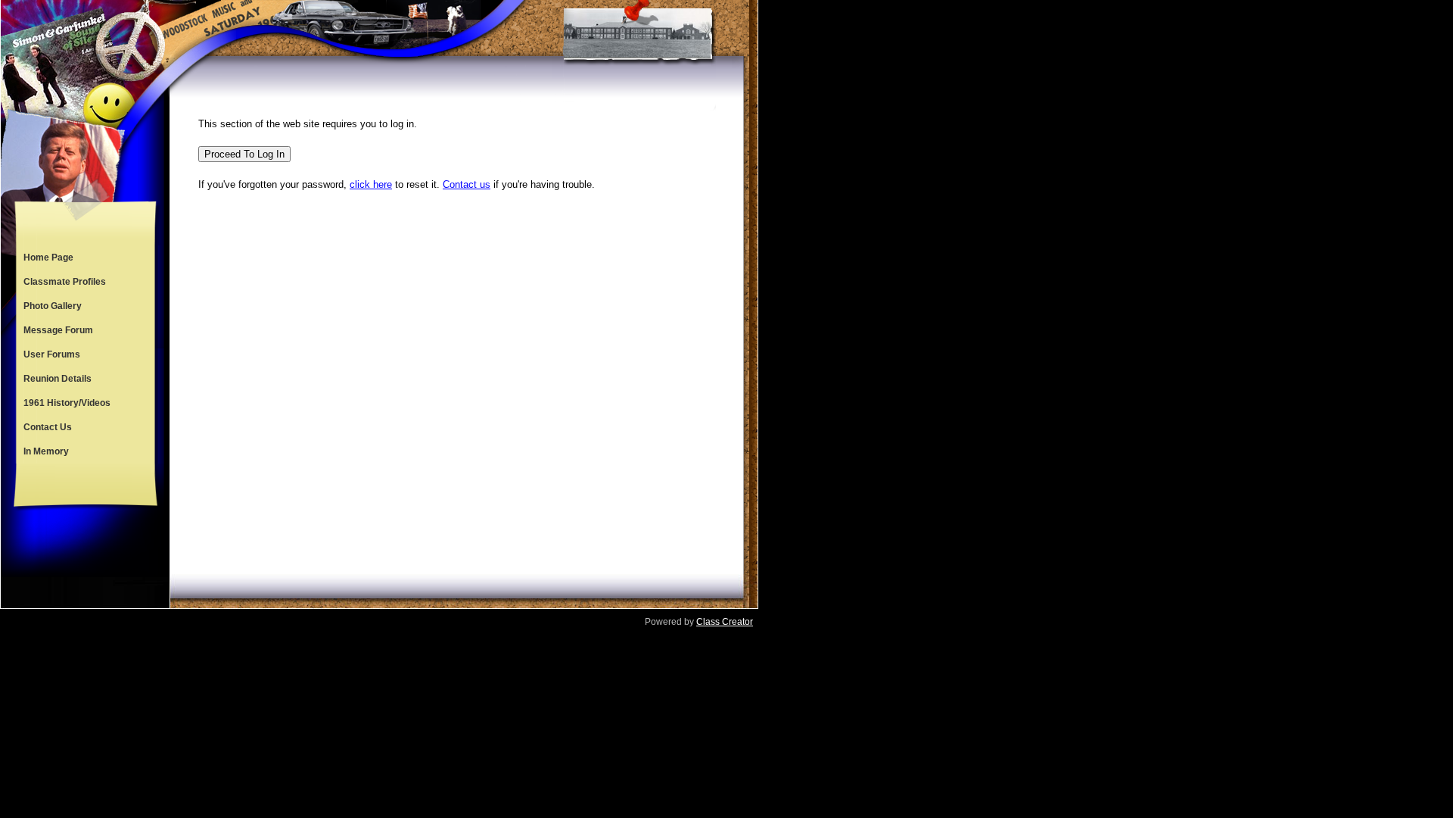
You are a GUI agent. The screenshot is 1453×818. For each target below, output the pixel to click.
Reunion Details (57, 378)
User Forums (51, 354)
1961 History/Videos (66, 403)
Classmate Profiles (64, 281)
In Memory (46, 451)
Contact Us (47, 427)
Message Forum (58, 330)
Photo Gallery (52, 306)
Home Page (48, 257)
